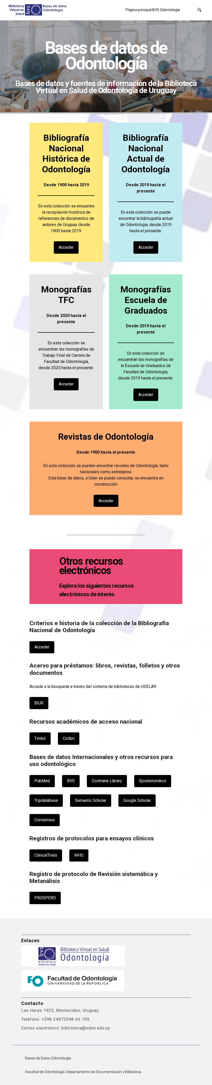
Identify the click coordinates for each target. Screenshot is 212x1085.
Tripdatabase (46, 800)
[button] (199, 10)
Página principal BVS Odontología (153, 10)
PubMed (42, 780)
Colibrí (68, 738)
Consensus (44, 819)
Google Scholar (137, 800)
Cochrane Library (107, 780)
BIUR (38, 703)
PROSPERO (45, 897)
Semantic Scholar (90, 800)
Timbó (40, 738)
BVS (71, 780)
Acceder (66, 247)
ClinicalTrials (45, 855)
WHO (79, 855)
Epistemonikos (152, 780)
